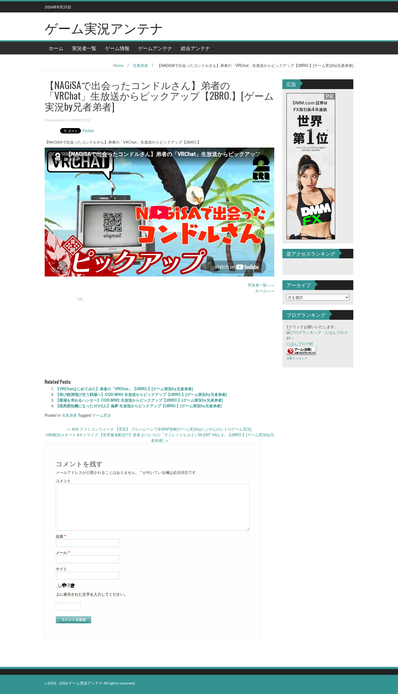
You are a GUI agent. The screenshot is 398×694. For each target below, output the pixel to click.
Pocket (88, 130)
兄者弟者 (140, 65)
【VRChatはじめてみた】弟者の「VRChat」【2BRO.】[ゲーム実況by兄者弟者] (124, 388)
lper (62, 120)
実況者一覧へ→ (261, 285)
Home (118, 65)
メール (63, 552)
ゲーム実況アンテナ (104, 27)
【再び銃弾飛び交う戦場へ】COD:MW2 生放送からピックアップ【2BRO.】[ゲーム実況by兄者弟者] (141, 394)
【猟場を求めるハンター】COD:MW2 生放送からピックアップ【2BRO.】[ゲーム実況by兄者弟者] (139, 400)
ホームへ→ (264, 290)
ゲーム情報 (117, 47)
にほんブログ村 (299, 343)
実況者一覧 (84, 47)
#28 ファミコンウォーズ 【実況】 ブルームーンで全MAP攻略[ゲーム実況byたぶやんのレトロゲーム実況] (159, 429)
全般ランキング (296, 358)
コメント (63, 480)
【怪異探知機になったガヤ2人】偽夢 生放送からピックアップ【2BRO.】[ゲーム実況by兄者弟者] (139, 405)
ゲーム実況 (101, 415)
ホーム (56, 47)
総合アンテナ (195, 47)
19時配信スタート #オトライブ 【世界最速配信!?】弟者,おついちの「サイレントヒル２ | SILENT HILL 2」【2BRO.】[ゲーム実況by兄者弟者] (159, 437)
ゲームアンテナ (155, 47)
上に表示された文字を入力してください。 (92, 594)
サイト (61, 568)
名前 (61, 536)
